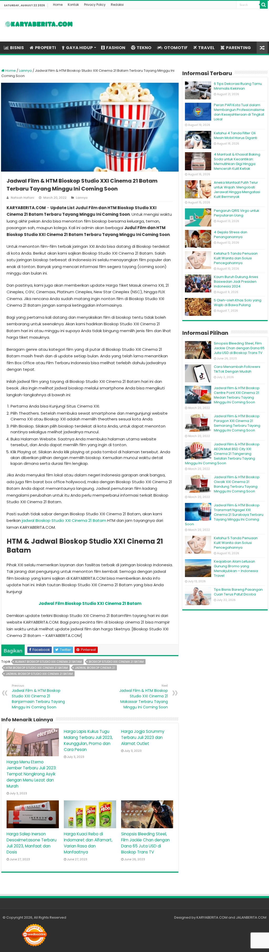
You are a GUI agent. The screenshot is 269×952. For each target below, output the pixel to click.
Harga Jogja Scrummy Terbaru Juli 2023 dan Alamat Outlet (142, 737)
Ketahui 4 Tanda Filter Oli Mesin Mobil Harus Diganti (235, 135)
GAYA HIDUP (79, 48)
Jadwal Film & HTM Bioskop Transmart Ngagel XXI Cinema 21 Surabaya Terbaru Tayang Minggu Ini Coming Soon (224, 515)
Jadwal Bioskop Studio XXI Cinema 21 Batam (39, 674)
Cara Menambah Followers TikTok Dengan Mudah (237, 369)
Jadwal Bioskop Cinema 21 (95, 668)
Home (58, 4)
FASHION (115, 48)
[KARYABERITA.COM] (39, 25)
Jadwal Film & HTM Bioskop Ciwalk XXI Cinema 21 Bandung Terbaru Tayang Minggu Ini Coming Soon (237, 484)
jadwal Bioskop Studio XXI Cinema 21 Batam (64, 520)
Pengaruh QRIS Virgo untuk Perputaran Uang (236, 213)
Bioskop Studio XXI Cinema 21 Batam (116, 662)
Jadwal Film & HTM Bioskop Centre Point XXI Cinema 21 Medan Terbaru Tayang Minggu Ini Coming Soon (237, 395)
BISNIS (17, 48)
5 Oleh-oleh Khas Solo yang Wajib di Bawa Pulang (237, 302)
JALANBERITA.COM (251, 917)
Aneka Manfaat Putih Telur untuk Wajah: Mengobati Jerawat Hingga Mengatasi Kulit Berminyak (237, 189)
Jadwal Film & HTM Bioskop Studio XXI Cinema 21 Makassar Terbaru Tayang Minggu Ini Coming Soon (143, 696)
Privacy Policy (95, 4)
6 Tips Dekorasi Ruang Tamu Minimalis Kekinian (238, 86)
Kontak (73, 4)
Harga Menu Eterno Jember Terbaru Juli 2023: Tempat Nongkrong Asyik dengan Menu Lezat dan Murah (31, 774)
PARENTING (238, 48)
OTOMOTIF (176, 48)
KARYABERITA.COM (211, 917)
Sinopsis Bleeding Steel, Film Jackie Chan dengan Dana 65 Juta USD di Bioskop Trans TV (239, 348)
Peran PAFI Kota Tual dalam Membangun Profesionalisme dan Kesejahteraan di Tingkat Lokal (239, 112)
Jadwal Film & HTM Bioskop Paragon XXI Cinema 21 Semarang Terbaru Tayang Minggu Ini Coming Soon (237, 423)
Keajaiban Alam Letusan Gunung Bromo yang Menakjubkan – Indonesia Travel (236, 568)
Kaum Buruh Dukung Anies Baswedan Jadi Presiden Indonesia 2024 (236, 281)
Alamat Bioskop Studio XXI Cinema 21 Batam (48, 662)
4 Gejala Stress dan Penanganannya (230, 234)
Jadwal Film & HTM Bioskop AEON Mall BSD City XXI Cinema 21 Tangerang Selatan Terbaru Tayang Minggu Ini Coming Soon (222, 454)
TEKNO (144, 48)
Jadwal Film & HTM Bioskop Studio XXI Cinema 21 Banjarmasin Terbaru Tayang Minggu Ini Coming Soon (38, 696)
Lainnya (25, 70)
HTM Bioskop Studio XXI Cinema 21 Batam (37, 668)
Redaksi (117, 4)
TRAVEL (206, 48)
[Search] (264, 5)
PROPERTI (45, 48)
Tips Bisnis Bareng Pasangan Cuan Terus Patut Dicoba (238, 592)
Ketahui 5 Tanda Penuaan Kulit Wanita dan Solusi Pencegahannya (236, 258)
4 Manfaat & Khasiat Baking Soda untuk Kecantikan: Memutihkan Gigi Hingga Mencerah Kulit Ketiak (237, 161)
